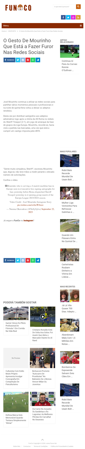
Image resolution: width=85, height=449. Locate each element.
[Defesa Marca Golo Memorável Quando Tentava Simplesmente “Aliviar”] (16, 402)
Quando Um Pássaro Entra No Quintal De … (69, 238)
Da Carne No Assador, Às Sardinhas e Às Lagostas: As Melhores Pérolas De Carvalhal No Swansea (42, 414)
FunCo (30, 443)
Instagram (28, 220)
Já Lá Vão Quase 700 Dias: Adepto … (69, 308)
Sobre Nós (16, 446)
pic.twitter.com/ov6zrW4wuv (30, 204)
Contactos (27, 446)
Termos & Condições (41, 446)
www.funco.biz (51, 443)
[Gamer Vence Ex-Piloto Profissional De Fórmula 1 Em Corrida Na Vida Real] (16, 313)
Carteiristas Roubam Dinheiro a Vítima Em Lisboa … (67, 270)
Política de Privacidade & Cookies (62, 446)
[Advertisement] (29, 82)
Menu (6, 25)
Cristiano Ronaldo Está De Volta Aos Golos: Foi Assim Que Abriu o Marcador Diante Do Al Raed (42, 335)
